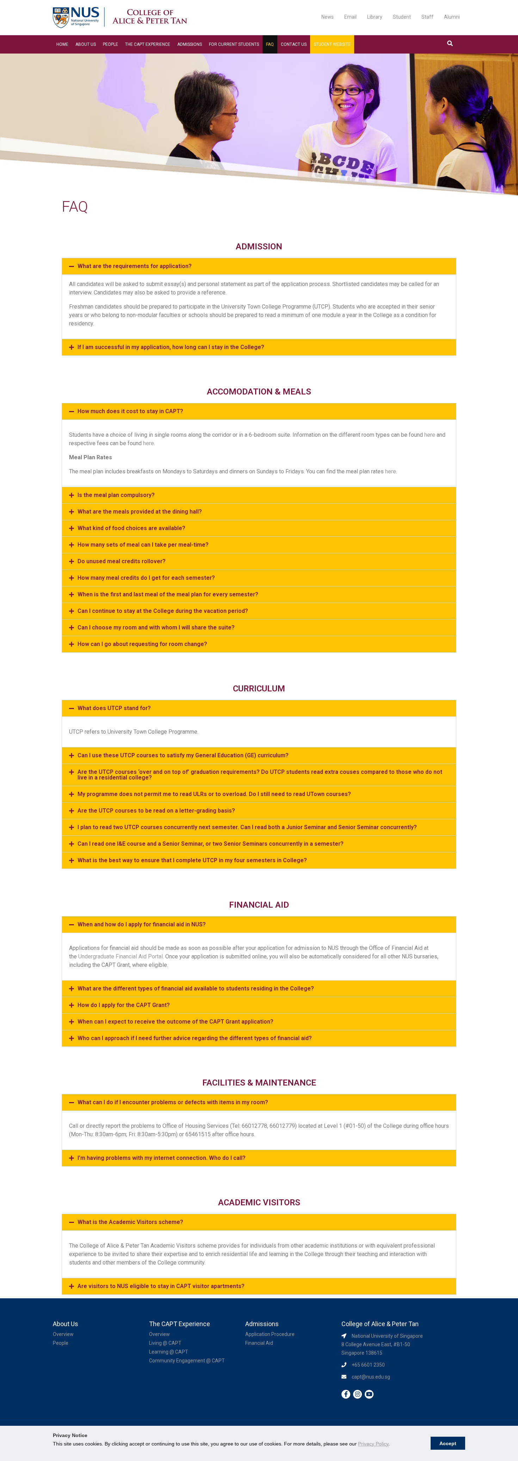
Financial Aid (259, 1343)
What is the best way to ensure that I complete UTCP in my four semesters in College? (192, 860)
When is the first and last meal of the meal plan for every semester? (168, 594)
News (327, 17)
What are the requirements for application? (135, 266)
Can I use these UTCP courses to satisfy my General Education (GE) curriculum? (183, 755)
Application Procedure (270, 1334)
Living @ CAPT (165, 1343)
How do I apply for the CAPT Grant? (124, 1005)
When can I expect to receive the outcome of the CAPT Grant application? (175, 1021)
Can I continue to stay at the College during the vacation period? (163, 611)
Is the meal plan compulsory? (116, 495)
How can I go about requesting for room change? (142, 644)
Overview (63, 1334)
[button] (259, 266)
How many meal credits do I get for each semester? (146, 577)
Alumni (452, 17)
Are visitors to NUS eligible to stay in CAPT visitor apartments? (161, 1286)
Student (402, 17)
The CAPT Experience (147, 44)
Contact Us (294, 44)
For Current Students (234, 44)
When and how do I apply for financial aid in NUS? (142, 924)
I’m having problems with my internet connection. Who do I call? (162, 1158)
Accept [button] (447, 1443)
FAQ (270, 44)
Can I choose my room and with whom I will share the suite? (156, 627)
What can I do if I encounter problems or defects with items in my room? (173, 1102)
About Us (85, 44)
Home (62, 44)
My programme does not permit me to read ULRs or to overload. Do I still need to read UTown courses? (214, 794)
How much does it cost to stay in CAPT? (130, 411)
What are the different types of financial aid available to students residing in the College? (196, 988)
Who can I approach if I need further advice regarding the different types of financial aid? (195, 1038)
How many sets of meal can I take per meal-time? (143, 544)
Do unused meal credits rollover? (122, 561)
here (429, 434)
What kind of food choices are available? (131, 528)
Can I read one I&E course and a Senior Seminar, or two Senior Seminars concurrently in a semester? (211, 843)
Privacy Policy (373, 1444)
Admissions (189, 44)
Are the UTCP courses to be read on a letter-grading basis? (156, 810)
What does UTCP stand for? (114, 708)
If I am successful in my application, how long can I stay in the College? (171, 347)
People (110, 44)
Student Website (332, 44)
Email (350, 17)
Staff (427, 17)
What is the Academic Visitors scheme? (130, 1222)
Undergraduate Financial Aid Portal (120, 956)
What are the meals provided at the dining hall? (140, 511)
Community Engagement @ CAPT (187, 1360)
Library (374, 17)
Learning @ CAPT (168, 1352)
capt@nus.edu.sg (371, 1377)
